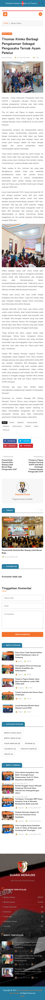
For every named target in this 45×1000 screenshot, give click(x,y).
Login (23, 996)
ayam (36, 426)
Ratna (20, 661)
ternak (28, 426)
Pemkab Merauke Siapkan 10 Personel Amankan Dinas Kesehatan (6, 3)
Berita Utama (7, 34)
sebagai (6, 426)
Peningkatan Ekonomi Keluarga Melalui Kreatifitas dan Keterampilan (28, 668)
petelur (6, 430)
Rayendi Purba (7, 58)
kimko (12, 423)
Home (6, 23)
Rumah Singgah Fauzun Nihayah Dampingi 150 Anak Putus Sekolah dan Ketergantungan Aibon (28, 789)
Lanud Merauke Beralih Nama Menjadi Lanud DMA (27, 706)
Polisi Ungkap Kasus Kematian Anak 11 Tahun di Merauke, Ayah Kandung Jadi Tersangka (28, 827)
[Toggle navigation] (5, 14)
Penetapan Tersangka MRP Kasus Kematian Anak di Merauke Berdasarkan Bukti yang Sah (28, 801)
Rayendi (21, 688)
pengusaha (17, 426)
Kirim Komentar (22, 634)
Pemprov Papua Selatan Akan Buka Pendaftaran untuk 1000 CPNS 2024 (27, 681)
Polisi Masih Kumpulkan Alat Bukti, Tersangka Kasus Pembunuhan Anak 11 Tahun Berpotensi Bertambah (27, 776)
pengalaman (32, 423)
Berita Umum (7, 667)
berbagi (21, 423)
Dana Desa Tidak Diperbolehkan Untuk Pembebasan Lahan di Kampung (28, 655)
